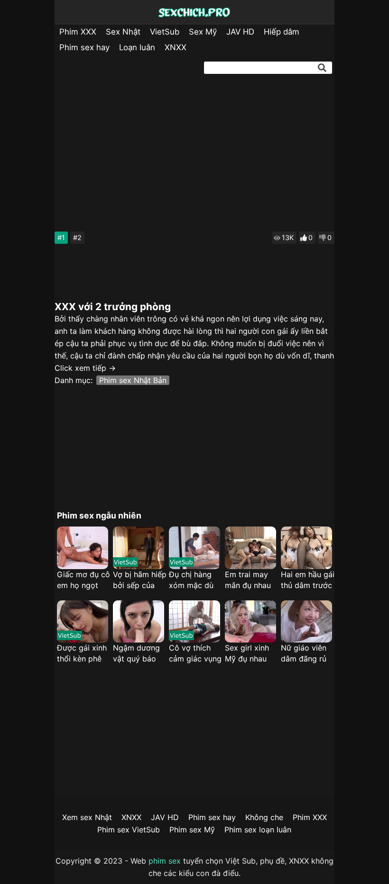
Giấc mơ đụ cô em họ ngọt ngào (83, 580)
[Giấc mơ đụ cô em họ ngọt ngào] (83, 548)
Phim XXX (77, 31)
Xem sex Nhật (87, 817)
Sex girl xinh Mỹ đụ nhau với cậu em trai (251, 653)
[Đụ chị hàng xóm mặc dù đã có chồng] (194, 548)
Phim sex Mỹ (192, 829)
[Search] (322, 67)
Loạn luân (137, 47)
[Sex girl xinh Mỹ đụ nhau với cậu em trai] (250, 621)
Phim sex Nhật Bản (133, 380)
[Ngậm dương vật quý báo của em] (139, 621)
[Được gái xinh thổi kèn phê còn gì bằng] (83, 621)
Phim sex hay (84, 47)
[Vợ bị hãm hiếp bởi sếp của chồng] (139, 548)
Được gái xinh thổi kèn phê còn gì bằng (82, 653)
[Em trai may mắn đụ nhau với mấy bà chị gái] (250, 548)
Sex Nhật (123, 31)
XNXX (175, 47)
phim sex (164, 861)
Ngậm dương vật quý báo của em (136, 653)
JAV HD (240, 31)
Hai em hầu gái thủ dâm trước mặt (307, 580)
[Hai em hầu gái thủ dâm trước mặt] (306, 548)
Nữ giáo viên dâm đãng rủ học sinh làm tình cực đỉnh (304, 653)
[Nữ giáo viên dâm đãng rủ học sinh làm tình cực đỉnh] (306, 621)
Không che (264, 817)
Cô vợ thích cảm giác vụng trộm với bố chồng (195, 653)
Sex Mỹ (203, 31)
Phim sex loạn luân (257, 829)
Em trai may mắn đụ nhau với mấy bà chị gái (251, 580)
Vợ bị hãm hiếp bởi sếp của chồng (140, 580)
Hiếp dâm (281, 31)
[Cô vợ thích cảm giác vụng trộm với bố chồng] (194, 621)
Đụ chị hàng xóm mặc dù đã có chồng (191, 580)
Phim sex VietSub (128, 829)
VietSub (164, 31)
